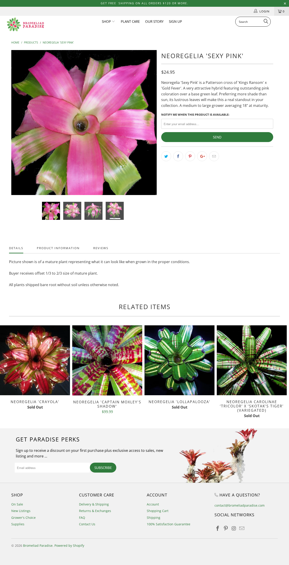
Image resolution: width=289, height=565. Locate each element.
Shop (107, 21)
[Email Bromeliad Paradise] (242, 528)
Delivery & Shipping (94, 504)
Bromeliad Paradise (38, 545)
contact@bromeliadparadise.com (239, 505)
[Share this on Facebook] (178, 156)
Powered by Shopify (69, 545)
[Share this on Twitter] (166, 156)
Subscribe (103, 467)
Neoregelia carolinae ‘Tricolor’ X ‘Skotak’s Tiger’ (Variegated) (252, 360)
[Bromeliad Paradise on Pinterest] (226, 528)
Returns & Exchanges (95, 511)
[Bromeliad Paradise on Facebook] (217, 528)
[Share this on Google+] (202, 156)
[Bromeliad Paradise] (25, 24)
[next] (149, 126)
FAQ (82, 517)
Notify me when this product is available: (195, 115)
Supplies (17, 524)
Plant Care (130, 21)
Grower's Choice (23, 517)
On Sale (17, 504)
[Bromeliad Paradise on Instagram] (234, 528)
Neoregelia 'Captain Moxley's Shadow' (107, 360)
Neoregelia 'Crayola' (35, 360)
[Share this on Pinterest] (190, 156)
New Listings (20, 511)
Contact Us (87, 524)
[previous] (19, 126)
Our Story (154, 21)
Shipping (153, 517)
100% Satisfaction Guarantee (168, 524)
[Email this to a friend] (214, 156)
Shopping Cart (157, 511)
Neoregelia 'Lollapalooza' (179, 360)
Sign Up (175, 21)
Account (153, 504)
